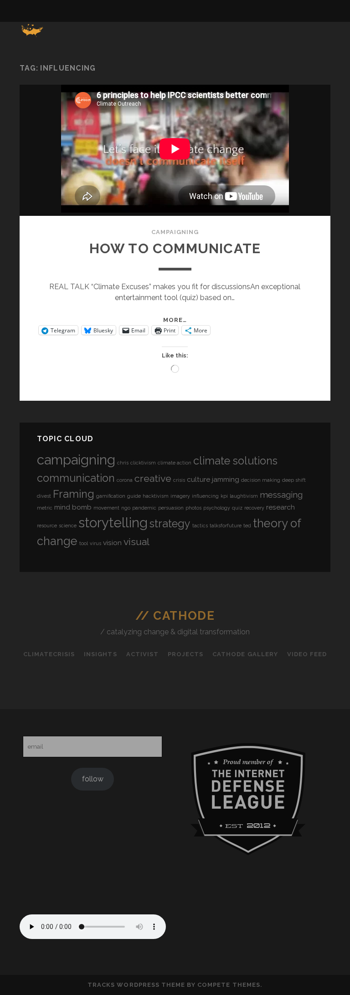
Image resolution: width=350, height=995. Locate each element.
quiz (237, 507)
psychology (216, 507)
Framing (73, 494)
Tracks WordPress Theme (136, 984)
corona (125, 480)
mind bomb (73, 507)
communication (76, 478)
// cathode (175, 616)
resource (47, 525)
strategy (169, 523)
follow (92, 779)
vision (112, 542)
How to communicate (175, 248)
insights (100, 654)
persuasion (171, 507)
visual (136, 541)
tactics (200, 525)
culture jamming (213, 479)
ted (247, 525)
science (68, 525)
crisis (179, 480)
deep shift (294, 480)
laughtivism (244, 496)
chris (123, 462)
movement (106, 507)
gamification (110, 496)
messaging (281, 495)
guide (134, 496)
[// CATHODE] (33, 35)
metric (44, 507)
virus (95, 543)
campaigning (175, 232)
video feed (307, 654)
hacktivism (156, 496)
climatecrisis (49, 654)
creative (152, 478)
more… (175, 319)
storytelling (113, 523)
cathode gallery (245, 654)
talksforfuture (226, 525)
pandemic (144, 507)
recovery (254, 507)
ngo (125, 507)
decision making (260, 480)
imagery (180, 496)
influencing (205, 496)
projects (185, 654)
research (280, 507)
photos (193, 507)
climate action (174, 462)
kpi (224, 496)
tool (83, 543)
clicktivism (143, 462)
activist (142, 654)
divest (44, 496)
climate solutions (235, 460)
